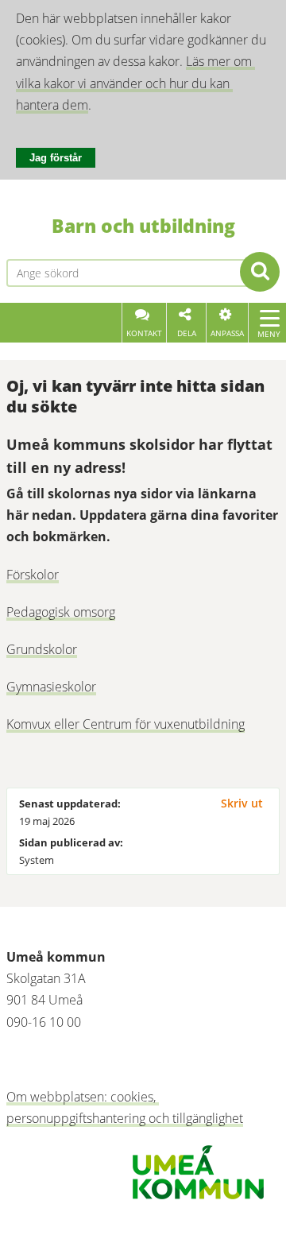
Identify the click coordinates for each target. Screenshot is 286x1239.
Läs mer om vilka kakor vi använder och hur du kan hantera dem (135, 82)
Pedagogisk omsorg (60, 612)
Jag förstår (55, 158)
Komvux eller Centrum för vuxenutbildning (125, 724)
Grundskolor (41, 649)
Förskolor (32, 574)
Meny (268, 333)
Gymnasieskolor (51, 686)
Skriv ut (242, 803)
